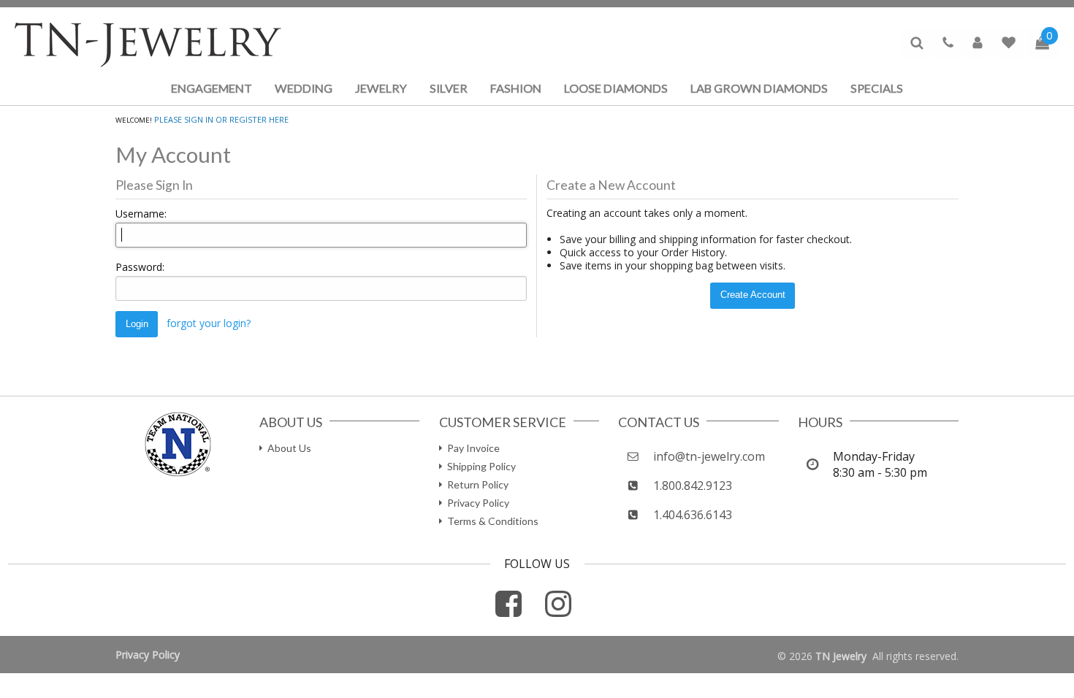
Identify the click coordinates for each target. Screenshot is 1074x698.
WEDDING (303, 88)
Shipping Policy (481, 466)
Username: (141, 213)
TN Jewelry (841, 656)
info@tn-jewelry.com (709, 456)
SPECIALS (876, 88)
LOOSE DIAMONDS (616, 88)
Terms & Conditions (492, 521)
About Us (289, 448)
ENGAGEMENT (211, 88)
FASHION (515, 88)
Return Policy (478, 484)
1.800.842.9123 (692, 486)
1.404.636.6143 (692, 515)
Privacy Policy (478, 502)
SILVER (449, 88)
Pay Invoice (473, 448)
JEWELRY (381, 88)
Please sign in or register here (221, 119)
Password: (139, 267)
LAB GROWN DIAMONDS (759, 88)
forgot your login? (209, 323)
